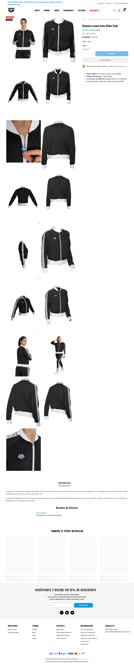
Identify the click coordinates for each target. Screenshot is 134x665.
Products (91, 19)
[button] (87, 30)
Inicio (84, 19)
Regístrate (83, 605)
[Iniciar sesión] (119, 10)
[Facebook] (62, 613)
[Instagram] (67, 613)
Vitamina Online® (83, 659)
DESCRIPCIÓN (64, 483)
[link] (20, 577)
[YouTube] (72, 613)
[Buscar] (115, 10)
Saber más (123, 66)
